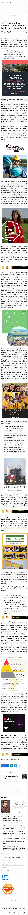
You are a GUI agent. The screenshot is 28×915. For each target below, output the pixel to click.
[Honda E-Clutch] (11, 831)
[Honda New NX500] (19, 831)
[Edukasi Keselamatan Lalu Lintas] (15, 825)
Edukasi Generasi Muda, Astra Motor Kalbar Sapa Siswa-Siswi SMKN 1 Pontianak (14, 848)
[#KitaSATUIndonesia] (12, 814)
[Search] (26, 2)
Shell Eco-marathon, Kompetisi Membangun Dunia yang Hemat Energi (10, 776)
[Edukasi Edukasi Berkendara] (14, 838)
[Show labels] (5, 870)
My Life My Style (7, 2)
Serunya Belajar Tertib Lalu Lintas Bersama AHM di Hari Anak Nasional (14, 827)
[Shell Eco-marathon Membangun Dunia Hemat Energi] (15, 267)
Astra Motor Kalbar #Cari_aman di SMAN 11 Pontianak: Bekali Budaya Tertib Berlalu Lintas (14, 841)
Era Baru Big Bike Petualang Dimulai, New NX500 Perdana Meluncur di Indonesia (14, 834)
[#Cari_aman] (10, 846)
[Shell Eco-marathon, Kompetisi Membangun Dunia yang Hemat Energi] (15, 78)
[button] (24, 2)
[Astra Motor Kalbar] (17, 846)
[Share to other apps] (19, 765)
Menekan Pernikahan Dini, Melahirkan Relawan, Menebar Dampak (13, 817)
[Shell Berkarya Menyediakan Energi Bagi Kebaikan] (15, 617)
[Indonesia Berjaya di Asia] (15, 511)
